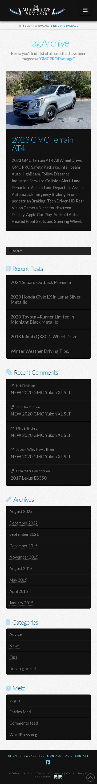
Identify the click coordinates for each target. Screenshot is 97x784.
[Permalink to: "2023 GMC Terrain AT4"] (48, 100)
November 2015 (23, 557)
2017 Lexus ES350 (29, 478)
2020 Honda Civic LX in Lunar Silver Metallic (46, 299)
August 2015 (20, 568)
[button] (85, 9)
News (14, 645)
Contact (82, 755)
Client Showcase (22, 755)
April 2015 (18, 591)
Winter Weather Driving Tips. (40, 351)
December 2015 (23, 545)
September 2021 (24, 534)
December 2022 (23, 522)
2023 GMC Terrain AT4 (42, 144)
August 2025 (20, 511)
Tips (13, 657)
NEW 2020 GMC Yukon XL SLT (41, 392)
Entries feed (20, 711)
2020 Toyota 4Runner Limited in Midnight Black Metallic (42, 319)
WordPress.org (23, 734)
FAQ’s (68, 755)
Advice (15, 634)
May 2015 (18, 580)
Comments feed (23, 723)
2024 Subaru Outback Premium (41, 282)
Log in (14, 700)
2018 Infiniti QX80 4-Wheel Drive (44, 336)
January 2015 (21, 602)
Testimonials (50, 755)
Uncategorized (22, 668)
